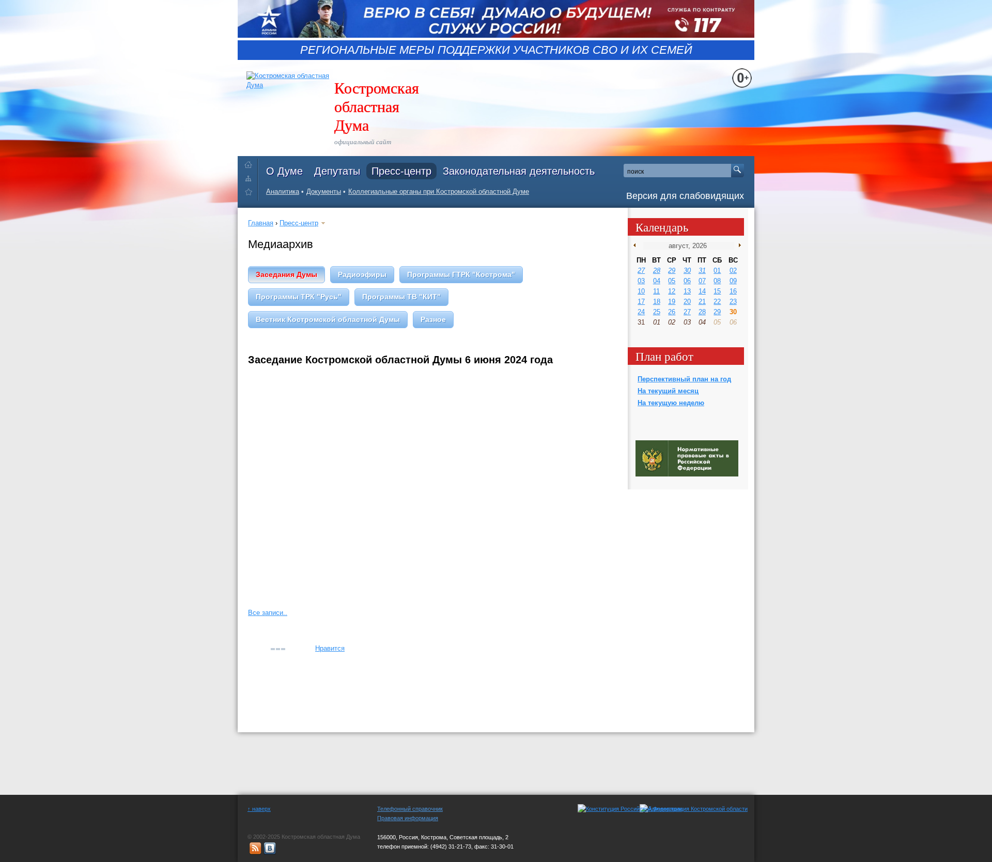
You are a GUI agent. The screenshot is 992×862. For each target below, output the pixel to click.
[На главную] (250, 162)
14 (702, 291)
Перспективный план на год (684, 379)
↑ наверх (259, 809)
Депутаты (337, 171)
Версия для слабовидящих (685, 196)
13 (687, 291)
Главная (260, 223)
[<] (637, 245)
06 (687, 281)
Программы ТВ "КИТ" (401, 297)
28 (656, 270)
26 (671, 312)
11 (656, 291)
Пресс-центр (401, 171)
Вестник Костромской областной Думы (328, 319)
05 (671, 281)
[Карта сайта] (250, 178)
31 (702, 270)
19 (671, 301)
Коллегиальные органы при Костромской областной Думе (438, 191)
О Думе (284, 171)
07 (702, 281)
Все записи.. (267, 613)
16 (733, 291)
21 (702, 301)
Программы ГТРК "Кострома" (461, 274)
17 (641, 301)
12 (671, 291)
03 (641, 281)
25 (656, 312)
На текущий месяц (668, 391)
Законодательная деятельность (519, 171)
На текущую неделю (671, 403)
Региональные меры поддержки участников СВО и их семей (496, 50)
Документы (323, 191)
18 (656, 301)
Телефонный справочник (410, 809)
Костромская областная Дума (376, 106)
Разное (433, 319)
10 (641, 291)
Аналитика (282, 191)
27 (641, 270)
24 (641, 312)
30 (687, 270)
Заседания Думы (286, 274)
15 (717, 291)
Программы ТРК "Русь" (299, 297)
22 (717, 301)
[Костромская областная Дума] (250, 193)
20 (687, 301)
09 (733, 281)
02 (733, 270)
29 (671, 270)
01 (717, 270)
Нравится (330, 648)
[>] (737, 245)
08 (717, 281)
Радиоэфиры (362, 274)
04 (656, 281)
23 (733, 301)
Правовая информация (407, 818)
